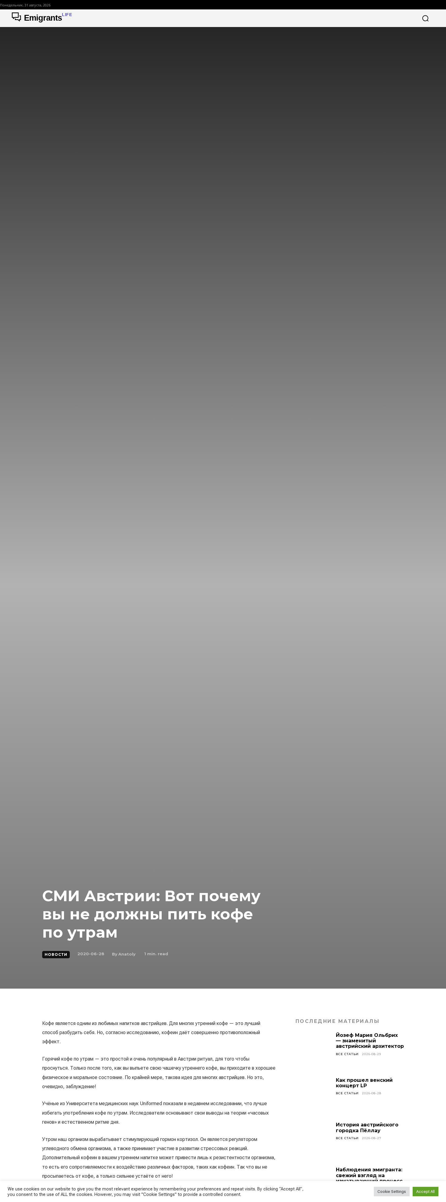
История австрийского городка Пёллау (367, 1127)
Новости (56, 954)
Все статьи (347, 1054)
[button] (425, 18)
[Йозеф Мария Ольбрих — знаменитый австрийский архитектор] (313, 1050)
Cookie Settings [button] (391, 1191)
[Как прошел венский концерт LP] (313, 1095)
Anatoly (127, 954)
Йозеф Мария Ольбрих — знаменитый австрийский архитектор (370, 1040)
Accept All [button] (425, 1191)
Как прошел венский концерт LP (364, 1082)
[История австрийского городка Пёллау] (313, 1140)
